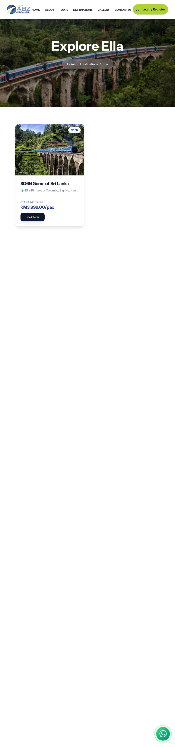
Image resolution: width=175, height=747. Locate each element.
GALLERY (104, 9)
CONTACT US (123, 9)
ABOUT (49, 9)
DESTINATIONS (83, 9)
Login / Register (154, 9)
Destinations (89, 64)
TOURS (63, 9)
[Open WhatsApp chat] (163, 734)
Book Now (32, 217)
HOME (36, 9)
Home (71, 64)
